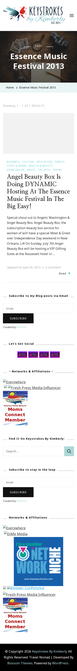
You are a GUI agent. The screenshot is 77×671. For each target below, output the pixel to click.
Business (13, 161)
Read (62, 273)
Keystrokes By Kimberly (49, 651)
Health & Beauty (40, 165)
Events (60, 161)
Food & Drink (16, 165)
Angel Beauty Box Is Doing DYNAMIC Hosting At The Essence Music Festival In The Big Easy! (38, 191)
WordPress (60, 663)
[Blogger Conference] (25, 588)
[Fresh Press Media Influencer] (34, 387)
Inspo (31, 169)
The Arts (44, 169)
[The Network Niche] (38, 539)
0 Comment (53, 267)
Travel (57, 169)
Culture (28, 161)
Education (44, 161)
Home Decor (15, 169)
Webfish (21, 327)
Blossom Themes (20, 663)
